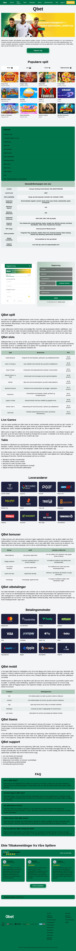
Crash (46, 67)
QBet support (8, 171)
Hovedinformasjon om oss (11, 138)
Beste (8, 67)
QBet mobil (7, 164)
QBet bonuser (8, 153)
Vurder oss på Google (65, 853)
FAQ (5, 175)
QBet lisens (7, 168)
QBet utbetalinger (9, 156)
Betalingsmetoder (9, 160)
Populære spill (8, 134)
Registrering (7, 142)
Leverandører (8, 149)
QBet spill (6, 145)
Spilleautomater (64, 67)
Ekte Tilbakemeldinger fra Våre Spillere (15, 179)
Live (27, 67)
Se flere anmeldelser (38, 885)
